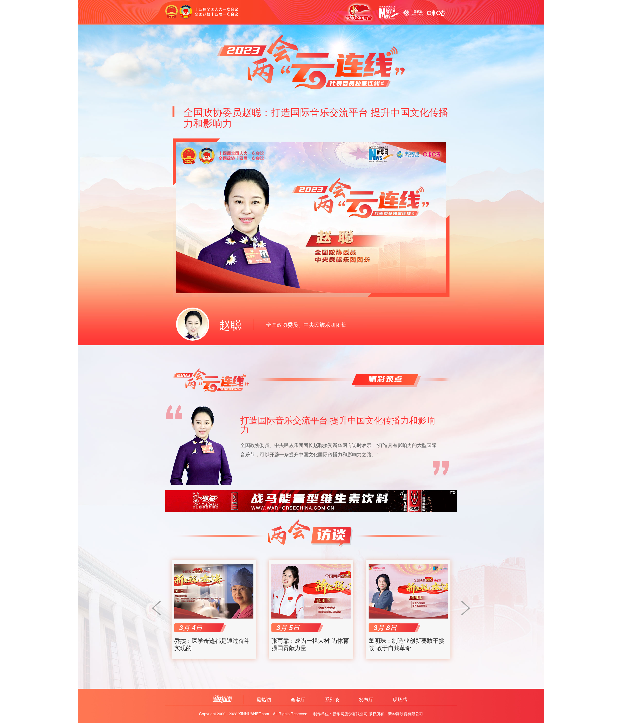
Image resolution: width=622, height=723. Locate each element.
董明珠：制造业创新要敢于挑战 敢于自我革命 (309, 644)
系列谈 (332, 699)
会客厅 (298, 699)
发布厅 (366, 699)
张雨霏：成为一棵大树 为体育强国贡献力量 (213, 644)
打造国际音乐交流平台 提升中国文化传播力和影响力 (337, 424)
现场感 (400, 699)
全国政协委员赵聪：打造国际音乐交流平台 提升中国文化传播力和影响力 (316, 117)
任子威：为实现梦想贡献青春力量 (406, 644)
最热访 (264, 699)
